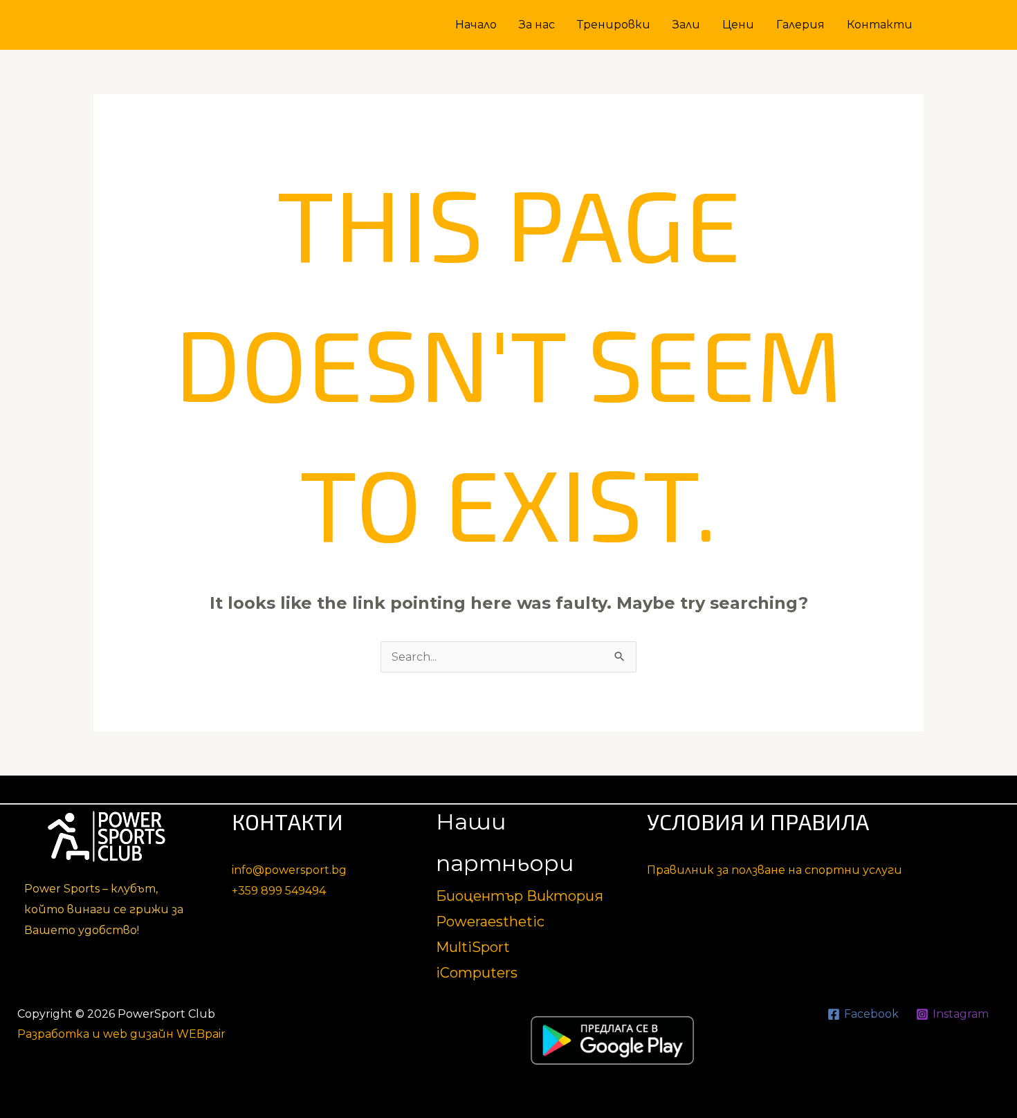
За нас (537, 24)
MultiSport (473, 947)
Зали (686, 24)
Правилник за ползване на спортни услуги (774, 870)
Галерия (800, 24)
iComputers (476, 972)
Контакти (880, 24)
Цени (738, 24)
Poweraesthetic (490, 921)
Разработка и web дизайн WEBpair (121, 1034)
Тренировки (613, 24)
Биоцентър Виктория (519, 896)
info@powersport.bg (289, 870)
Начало (476, 24)
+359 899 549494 (279, 890)
